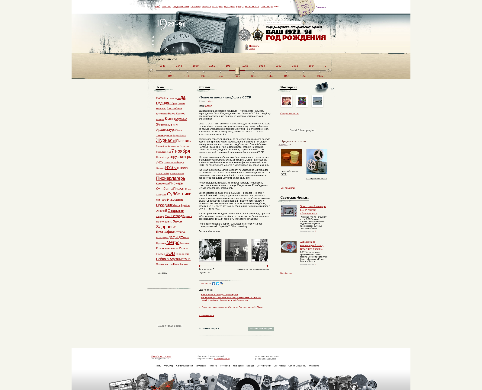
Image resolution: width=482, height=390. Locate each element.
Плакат (179, 188)
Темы (157, 6)
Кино (170, 118)
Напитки (173, 98)
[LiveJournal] (222, 283)
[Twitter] (218, 283)
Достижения (162, 114)
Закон (177, 221)
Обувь (173, 103)
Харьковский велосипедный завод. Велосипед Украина (312, 245)
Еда (181, 97)
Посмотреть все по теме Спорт (218, 307)
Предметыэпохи (254, 47)
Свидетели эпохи (181, 6)
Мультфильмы (180, 264)
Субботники (179, 193)
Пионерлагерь (170, 178)
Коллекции (195, 6)
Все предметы (288, 188)
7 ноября (180, 151)
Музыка (181, 119)
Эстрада (178, 216)
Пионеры (176, 183)
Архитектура (166, 130)
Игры (187, 157)
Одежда (162, 103)
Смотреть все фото (289, 113)
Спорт (208, 106)
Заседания (161, 194)
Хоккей (161, 211)
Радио (176, 135)
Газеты (182, 135)
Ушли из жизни (177, 173)
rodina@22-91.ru (222, 358)
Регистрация (321, 6)
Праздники (165, 205)
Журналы (166, 140)
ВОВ (170, 253)
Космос (180, 113)
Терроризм (182, 253)
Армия (173, 162)
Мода (180, 162)
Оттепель (180, 231)
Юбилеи (160, 254)
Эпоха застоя (164, 264)
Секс (168, 216)
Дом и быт (185, 243)
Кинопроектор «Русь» (316, 178)
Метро (172, 242)
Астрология (173, 146)
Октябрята (164, 188)
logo (171, 25)
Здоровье (166, 226)
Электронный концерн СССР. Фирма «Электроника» (313, 209)
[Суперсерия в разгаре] (286, 104)
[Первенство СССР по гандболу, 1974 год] (236, 262)
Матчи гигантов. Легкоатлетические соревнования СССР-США (231, 297)
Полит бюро (161, 146)
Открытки (176, 211)
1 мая (168, 152)
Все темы (162, 273)
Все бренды (286, 273)
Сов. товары (267, 6)
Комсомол (162, 183)
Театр (179, 130)
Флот (177, 205)
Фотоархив (217, 6)
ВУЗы (171, 167)
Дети (159, 162)
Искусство (175, 200)
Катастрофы (162, 237)
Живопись (164, 124)
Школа (182, 168)
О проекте (314, 366)
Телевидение (164, 135)
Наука (171, 113)
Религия (184, 146)
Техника (181, 103)
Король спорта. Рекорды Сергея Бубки (219, 294)
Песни (186, 237)
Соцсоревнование (167, 248)
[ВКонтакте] (214, 283)
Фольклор (166, 6)
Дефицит (176, 237)
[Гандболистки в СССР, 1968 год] (210, 262)
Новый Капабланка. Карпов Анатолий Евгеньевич (224, 300)
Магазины (162, 97)
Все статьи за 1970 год (250, 307)
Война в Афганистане (173, 259)
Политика (183, 140)
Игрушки (176, 157)
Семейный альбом (297, 366)
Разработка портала (161, 356)
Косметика (161, 108)
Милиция (160, 168)
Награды (160, 216)
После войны (164, 221)
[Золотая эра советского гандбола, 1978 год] (262, 262)
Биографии (165, 232)
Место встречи (252, 6)
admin (210, 101)
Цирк (163, 199)
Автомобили (174, 108)
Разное (183, 248)
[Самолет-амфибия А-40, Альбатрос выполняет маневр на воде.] (317, 104)
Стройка (165, 173)
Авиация (160, 119)
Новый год (162, 156)
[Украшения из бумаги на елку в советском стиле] (302, 104)
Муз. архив (229, 6)
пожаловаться (206, 315)
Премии (161, 243)
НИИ (158, 173)
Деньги (188, 216)
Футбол (185, 205)
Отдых (188, 189)
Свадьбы (160, 152)
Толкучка (206, 6)
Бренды (239, 6)
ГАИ (158, 200)
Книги (175, 125)
